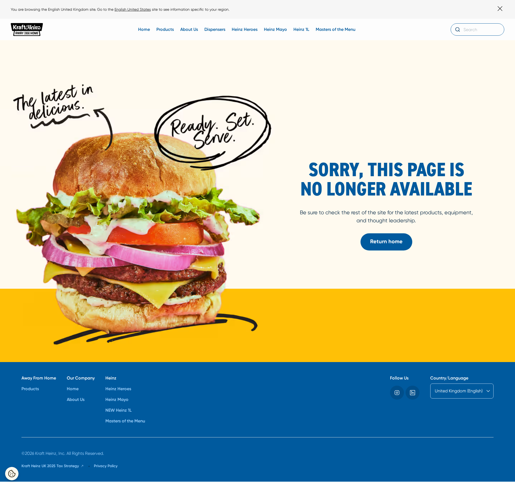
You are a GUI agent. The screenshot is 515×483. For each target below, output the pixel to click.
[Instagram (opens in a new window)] (397, 393)
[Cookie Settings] (12, 473)
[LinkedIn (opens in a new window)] (413, 393)
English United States (133, 9)
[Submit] (457, 29)
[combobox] (477, 29)
